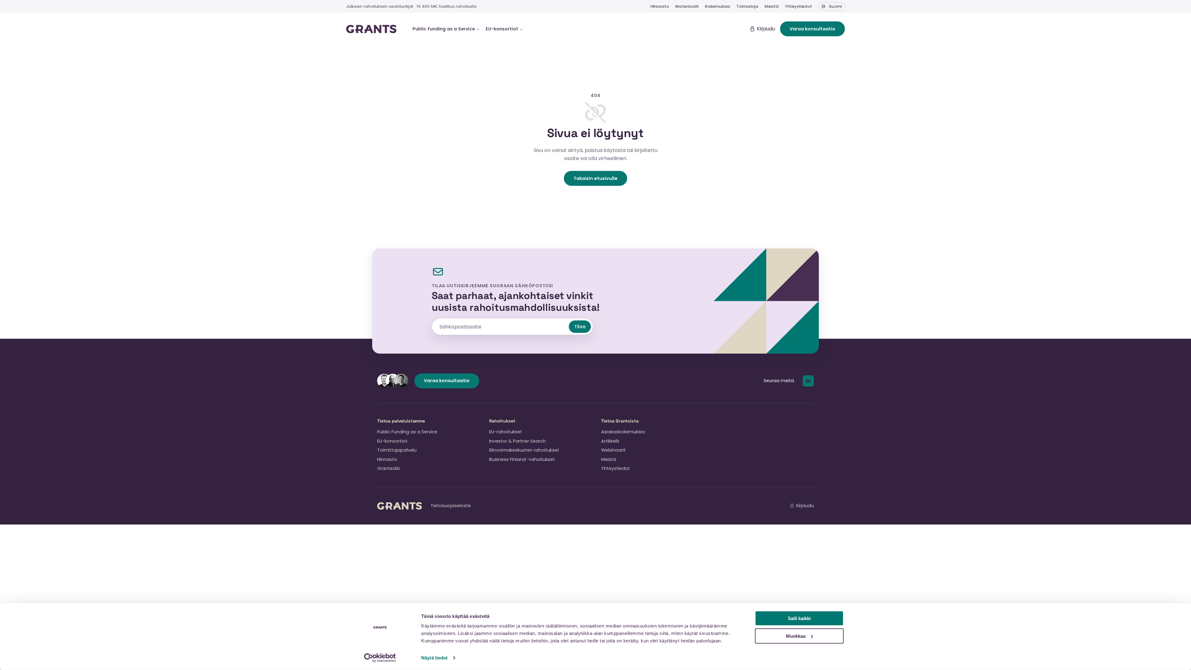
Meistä (772, 6)
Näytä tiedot (434, 657)
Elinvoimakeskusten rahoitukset (524, 450)
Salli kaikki (799, 618)
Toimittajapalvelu (397, 450)
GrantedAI (388, 468)
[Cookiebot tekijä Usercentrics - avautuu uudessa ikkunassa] (380, 658)
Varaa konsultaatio (812, 29)
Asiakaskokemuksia (623, 432)
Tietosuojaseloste (450, 505)
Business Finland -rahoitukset (522, 459)
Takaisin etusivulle (595, 178)
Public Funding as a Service (407, 432)
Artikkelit (610, 441)
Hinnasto (659, 6)
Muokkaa (795, 635)
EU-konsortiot (392, 441)
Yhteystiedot (798, 6)
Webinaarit (613, 450)
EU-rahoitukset (505, 432)
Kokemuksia (717, 6)
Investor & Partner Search (517, 441)
